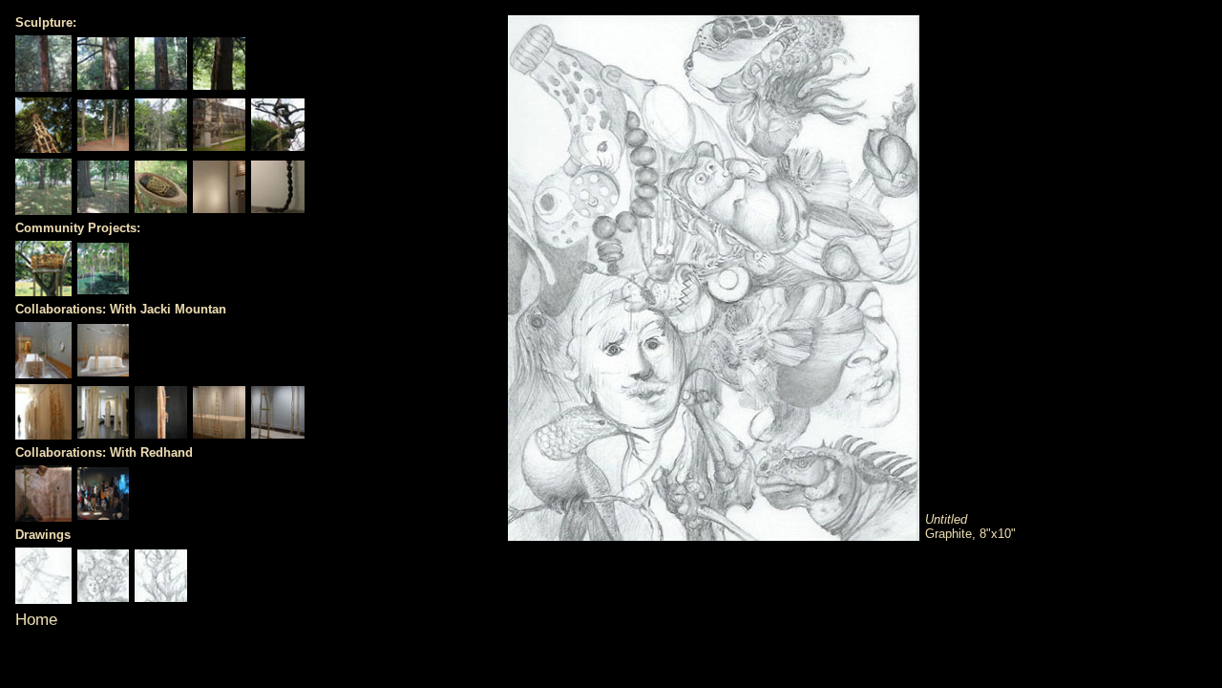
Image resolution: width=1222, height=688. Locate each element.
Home (36, 619)
